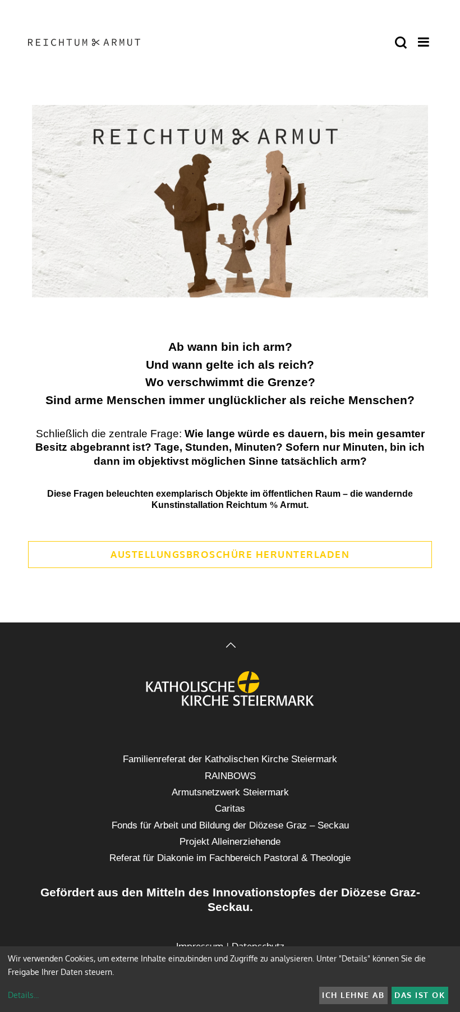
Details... (23, 995)
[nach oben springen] (230, 646)
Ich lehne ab (353, 995)
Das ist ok (419, 995)
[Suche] (401, 42)
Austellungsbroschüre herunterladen (230, 554)
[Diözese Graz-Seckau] (230, 689)
